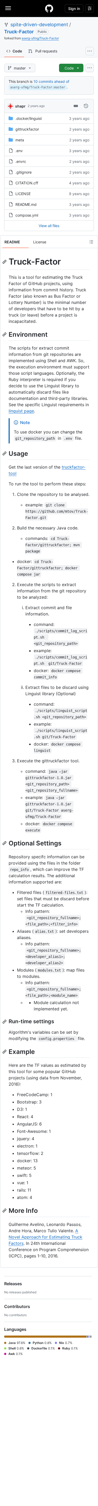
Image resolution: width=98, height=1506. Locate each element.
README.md (26, 204)
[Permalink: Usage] (5, 453)
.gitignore (23, 172)
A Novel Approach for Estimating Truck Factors (45, 1237)
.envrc (20, 161)
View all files (49, 225)
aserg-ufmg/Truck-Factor (40, 38)
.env (19, 150)
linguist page (21, 411)
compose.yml (26, 215)
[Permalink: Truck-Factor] (5, 261)
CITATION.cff (26, 183)
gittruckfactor (27, 129)
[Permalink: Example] (5, 1051)
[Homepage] (49, 8)
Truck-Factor (19, 31)
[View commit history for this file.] (86, 106)
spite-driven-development (39, 24)
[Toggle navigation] (8, 8)
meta (19, 140)
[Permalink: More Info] (5, 1210)
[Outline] (91, 242)
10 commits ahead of (51, 81)
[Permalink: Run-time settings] (5, 1021)
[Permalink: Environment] (5, 334)
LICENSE (23, 193)
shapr (20, 106)
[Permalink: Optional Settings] (5, 843)
